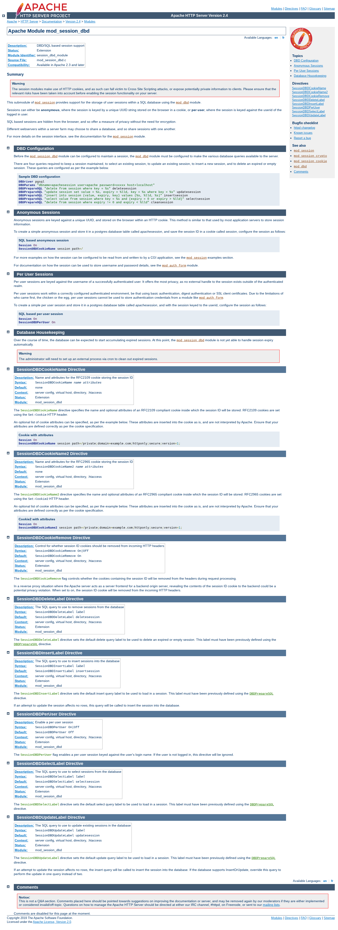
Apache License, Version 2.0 (52, 922)
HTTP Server (29, 21)
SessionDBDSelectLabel (308, 111)
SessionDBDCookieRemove (310, 96)
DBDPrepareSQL (26, 644)
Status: (13, 50)
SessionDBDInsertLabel (308, 104)
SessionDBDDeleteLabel (308, 100)
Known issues (303, 132)
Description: (17, 45)
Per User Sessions (306, 70)
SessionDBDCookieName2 (310, 92)
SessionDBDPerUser (306, 107)
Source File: (17, 60)
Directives (291, 8)
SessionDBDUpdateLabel (309, 115)
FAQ (304, 8)
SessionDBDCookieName (309, 88)
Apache (12, 21)
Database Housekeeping (310, 75)
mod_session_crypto (310, 156)
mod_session (45, 102)
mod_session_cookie (310, 161)
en (276, 37)
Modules (276, 8)
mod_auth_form (174, 265)
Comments (301, 171)
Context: (21, 392)
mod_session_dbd (43, 156)
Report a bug (302, 138)
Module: (21, 402)
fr (283, 37)
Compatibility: (19, 65)
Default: (21, 387)
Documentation (52, 21)
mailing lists (271, 905)
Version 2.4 (73, 21)
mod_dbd (182, 102)
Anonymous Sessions (308, 65)
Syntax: (21, 382)
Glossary (315, 8)
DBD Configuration (306, 60)
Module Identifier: (22, 55)
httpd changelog (304, 127)
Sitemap (329, 8)
